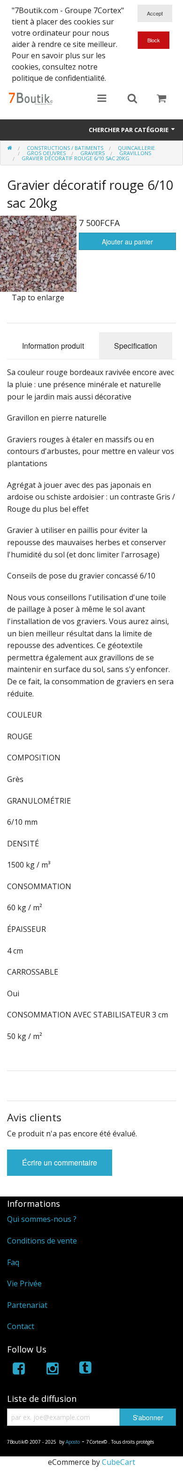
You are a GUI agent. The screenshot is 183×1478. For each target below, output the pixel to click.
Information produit (53, 345)
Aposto (73, 1442)
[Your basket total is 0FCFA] (161, 99)
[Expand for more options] (101, 99)
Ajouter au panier (127, 241)
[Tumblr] (86, 1370)
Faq (13, 1262)
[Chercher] (132, 99)
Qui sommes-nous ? (41, 1219)
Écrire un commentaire (59, 1162)
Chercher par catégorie (129, 129)
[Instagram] (53, 1370)
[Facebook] (19, 1370)
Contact (20, 1326)
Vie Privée (24, 1283)
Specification (135, 345)
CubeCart (118, 1462)
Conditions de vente (42, 1241)
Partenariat (27, 1305)
